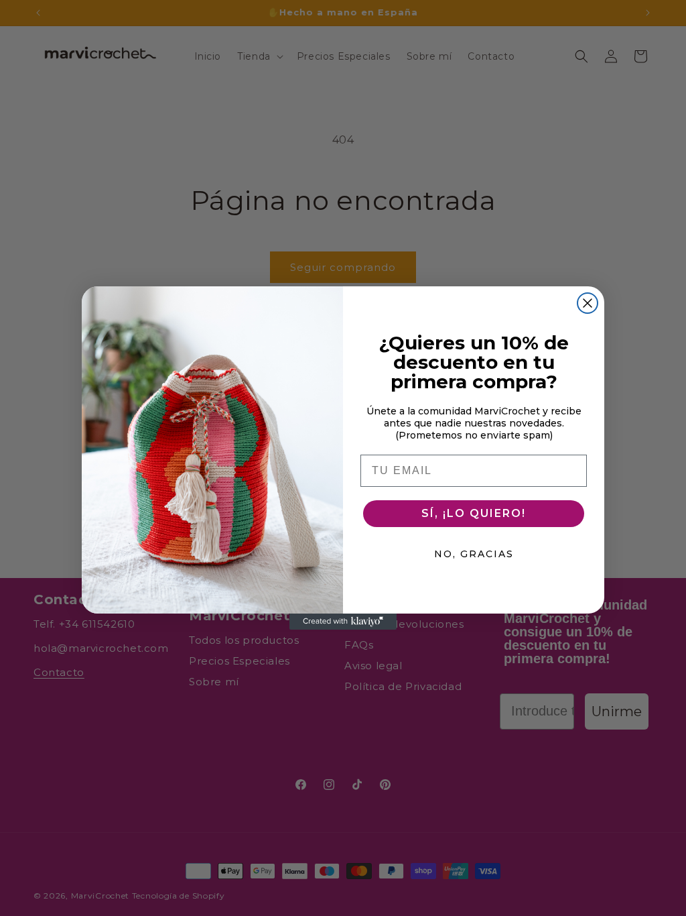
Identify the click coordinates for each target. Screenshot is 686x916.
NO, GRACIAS (474, 554)
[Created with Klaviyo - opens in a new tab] (343, 622)
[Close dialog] (587, 303)
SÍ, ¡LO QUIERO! (473, 513)
